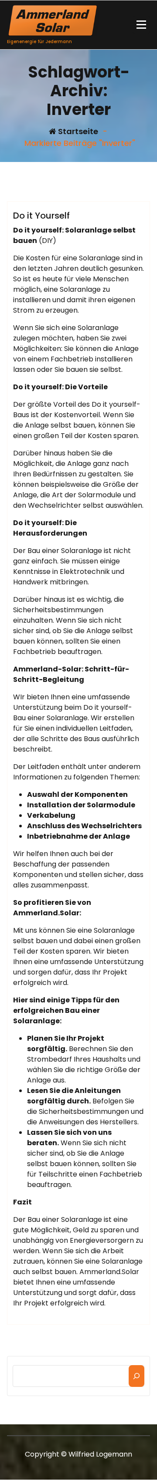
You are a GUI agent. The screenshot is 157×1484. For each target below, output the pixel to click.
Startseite (77, 131)
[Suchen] (136, 1376)
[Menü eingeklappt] (141, 25)
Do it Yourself (41, 215)
